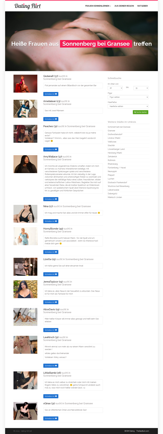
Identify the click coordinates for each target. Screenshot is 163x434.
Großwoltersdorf (115, 134)
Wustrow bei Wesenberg (118, 186)
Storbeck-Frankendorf (117, 182)
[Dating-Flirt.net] (28, 6)
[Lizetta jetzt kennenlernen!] (25, 267)
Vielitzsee (112, 142)
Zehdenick (112, 156)
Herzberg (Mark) (115, 153)
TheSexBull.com (142, 431)
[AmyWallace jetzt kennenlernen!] (25, 164)
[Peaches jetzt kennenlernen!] (25, 134)
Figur (110, 93)
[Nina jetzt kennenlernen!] (25, 214)
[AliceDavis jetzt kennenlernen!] (25, 317)
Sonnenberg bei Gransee (57, 79)
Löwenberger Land (116, 149)
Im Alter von (113, 84)
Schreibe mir (50, 94)
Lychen (111, 179)
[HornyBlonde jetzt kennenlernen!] (25, 236)
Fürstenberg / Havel (117, 168)
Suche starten (141, 112)
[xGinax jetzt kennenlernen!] (25, 411)
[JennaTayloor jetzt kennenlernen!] (25, 289)
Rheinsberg (113, 164)
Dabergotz (112, 193)
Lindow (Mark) (114, 138)
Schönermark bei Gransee (119, 127)
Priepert (111, 175)
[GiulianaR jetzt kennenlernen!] (25, 84)
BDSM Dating (130, 431)
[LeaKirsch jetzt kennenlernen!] (25, 345)
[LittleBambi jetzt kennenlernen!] (25, 380)
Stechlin (111, 145)
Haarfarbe (112, 102)
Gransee (111, 130)
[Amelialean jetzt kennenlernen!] (25, 109)
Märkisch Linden (115, 197)
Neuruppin (112, 171)
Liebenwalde (113, 190)
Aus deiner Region (124, 6)
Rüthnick (111, 160)
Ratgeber (142, 6)
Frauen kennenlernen (97, 6)
